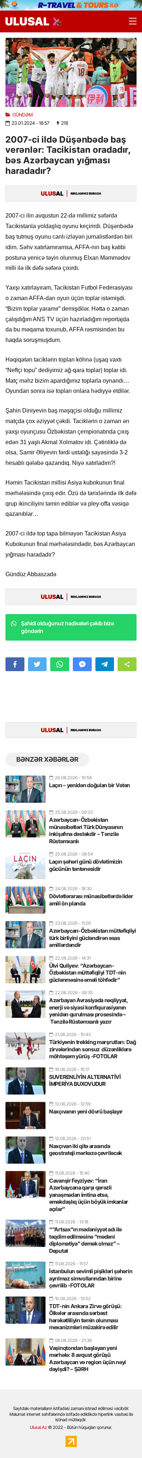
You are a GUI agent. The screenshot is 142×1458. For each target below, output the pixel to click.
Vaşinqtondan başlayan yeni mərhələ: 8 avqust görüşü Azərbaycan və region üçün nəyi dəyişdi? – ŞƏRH (87, 1359)
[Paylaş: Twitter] (37, 664)
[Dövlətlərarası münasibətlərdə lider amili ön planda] (25, 897)
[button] (127, 664)
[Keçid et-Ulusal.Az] (27, 21)
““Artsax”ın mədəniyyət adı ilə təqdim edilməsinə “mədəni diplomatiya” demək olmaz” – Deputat (85, 1240)
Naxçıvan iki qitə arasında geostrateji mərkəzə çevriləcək (85, 1150)
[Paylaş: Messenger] (82, 664)
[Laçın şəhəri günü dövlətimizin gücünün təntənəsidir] (25, 862)
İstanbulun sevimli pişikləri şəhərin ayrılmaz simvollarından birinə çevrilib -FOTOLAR (90, 1278)
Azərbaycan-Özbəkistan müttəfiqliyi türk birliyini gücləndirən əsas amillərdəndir (92, 937)
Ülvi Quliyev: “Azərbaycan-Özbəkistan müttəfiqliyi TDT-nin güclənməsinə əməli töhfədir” (87, 972)
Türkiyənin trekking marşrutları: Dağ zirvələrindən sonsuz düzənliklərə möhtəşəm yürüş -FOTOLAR (92, 1049)
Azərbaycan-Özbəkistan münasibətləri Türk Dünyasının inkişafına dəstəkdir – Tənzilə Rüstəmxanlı (86, 830)
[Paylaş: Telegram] (104, 664)
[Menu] (129, 21)
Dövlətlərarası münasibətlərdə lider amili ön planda (91, 900)
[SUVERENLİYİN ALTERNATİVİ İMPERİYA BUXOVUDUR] (25, 1077)
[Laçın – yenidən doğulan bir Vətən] (25, 786)
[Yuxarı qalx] (121, 1437)
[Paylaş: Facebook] (14, 664)
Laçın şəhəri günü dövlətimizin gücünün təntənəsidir (85, 865)
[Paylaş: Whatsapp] (59, 664)
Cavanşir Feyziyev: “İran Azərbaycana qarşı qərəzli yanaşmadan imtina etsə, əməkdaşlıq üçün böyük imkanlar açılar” (88, 1194)
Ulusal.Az (38, 1427)
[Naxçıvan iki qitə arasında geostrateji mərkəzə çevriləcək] (25, 1147)
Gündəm (22, 114)
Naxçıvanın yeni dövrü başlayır (86, 1111)
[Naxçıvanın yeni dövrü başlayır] (25, 1112)
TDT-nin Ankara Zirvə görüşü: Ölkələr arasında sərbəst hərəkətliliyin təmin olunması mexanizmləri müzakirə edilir (85, 1317)
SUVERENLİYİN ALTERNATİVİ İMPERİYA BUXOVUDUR (85, 1080)
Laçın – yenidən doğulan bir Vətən (89, 785)
